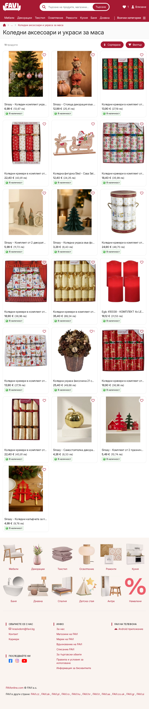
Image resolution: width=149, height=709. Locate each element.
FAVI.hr (86, 694)
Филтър (137, 44)
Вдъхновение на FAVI (69, 644)
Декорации (24, 17)
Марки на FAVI (65, 639)
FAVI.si (140, 694)
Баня (94, 17)
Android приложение (130, 628)
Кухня (84, 17)
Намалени (135, 601)
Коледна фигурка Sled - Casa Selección (77, 173)
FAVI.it (96, 694)
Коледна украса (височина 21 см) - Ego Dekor (81, 381)
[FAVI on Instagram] (17, 661)
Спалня (62, 601)
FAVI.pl (56, 694)
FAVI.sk (45, 694)
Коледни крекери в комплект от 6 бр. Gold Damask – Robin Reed (93, 311)
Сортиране (114, 44)
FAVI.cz (35, 694)
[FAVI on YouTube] (24, 661)
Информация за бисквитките (74, 668)
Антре (111, 601)
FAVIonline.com (14, 687)
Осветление (55, 17)
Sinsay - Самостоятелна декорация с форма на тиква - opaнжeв (93, 450)
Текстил (40, 17)
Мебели (9, 17)
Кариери (14, 639)
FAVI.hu (76, 694)
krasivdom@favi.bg (23, 628)
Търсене (101, 6)
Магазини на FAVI (67, 634)
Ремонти (71, 17)
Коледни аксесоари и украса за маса (40, 25)
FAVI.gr (130, 694)
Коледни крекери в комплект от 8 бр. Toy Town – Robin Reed (42, 381)
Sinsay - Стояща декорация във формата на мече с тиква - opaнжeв (95, 104)
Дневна (105, 17)
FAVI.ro (66, 694)
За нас (61, 628)
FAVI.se (106, 694)
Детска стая (86, 601)
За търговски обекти (69, 654)
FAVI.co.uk (118, 694)
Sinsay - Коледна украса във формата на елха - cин (85, 242)
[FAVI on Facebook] (10, 661)
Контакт (13, 634)
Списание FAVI (65, 649)
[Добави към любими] (44, 54)
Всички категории (129, 17)
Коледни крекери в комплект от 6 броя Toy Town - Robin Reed (43, 311)
